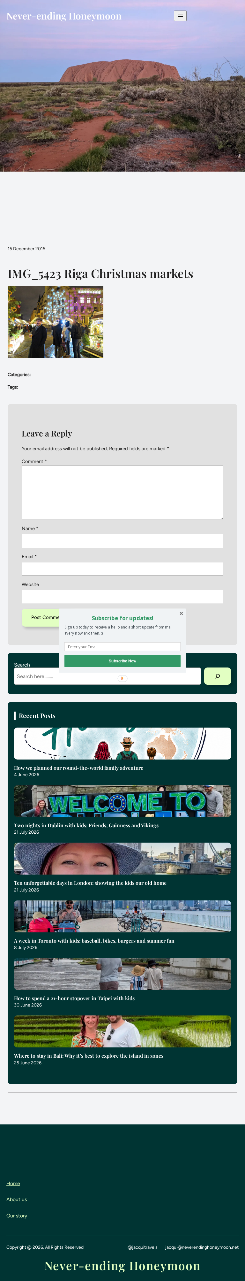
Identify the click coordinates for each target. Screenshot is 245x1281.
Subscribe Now (122, 660)
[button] (122, 618)
